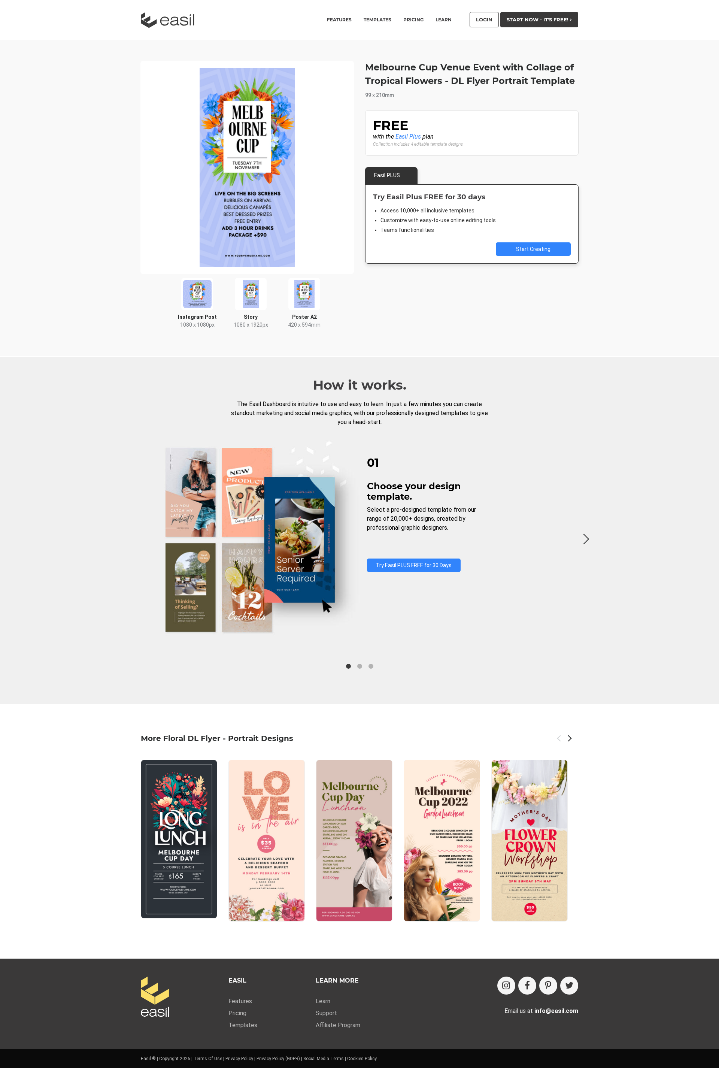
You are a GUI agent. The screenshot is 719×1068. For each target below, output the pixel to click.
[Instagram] (506, 986)
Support (326, 1013)
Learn (444, 19)
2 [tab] (359, 666)
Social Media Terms (323, 1058)
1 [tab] (348, 666)
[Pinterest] (548, 986)
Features (240, 1001)
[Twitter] (569, 986)
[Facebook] (527, 986)
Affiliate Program (338, 1025)
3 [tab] (370, 666)
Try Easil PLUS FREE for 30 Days (414, 565)
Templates (242, 1025)
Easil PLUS (387, 175)
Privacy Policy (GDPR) (278, 1058)
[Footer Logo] (155, 997)
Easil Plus (408, 136)
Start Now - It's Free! (538, 19)
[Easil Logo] (170, 20)
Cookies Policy (362, 1058)
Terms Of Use (208, 1058)
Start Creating (533, 249)
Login (484, 19)
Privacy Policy (239, 1058)
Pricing (413, 19)
